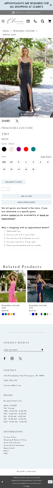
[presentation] (13, 286)
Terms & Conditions (12, 442)
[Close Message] (50, 5)
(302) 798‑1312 (10, 380)
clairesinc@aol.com (12, 385)
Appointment (9, 448)
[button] (3, 21)
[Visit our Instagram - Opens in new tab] (12, 358)
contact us (14, 215)
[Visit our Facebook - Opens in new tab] (5, 358)
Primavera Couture (24, 31)
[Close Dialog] (2, 481)
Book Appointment (27, 202)
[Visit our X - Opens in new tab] (20, 358)
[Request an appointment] (28, 21)
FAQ (6, 453)
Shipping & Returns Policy (15, 440)
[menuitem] (3, 21)
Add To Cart (26, 196)
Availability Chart (13, 182)
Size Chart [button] (46, 156)
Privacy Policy (10, 437)
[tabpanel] (26, 77)
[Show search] (42, 21)
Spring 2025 (9, 34)
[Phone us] (35, 21)
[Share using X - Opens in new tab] (17, 120)
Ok (50, 482)
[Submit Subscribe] (42, 349)
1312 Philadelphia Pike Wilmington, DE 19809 (24, 376)
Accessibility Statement (14, 445)
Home (6, 31)
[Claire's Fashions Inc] (15, 21)
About (6, 451)
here (28, 486)
